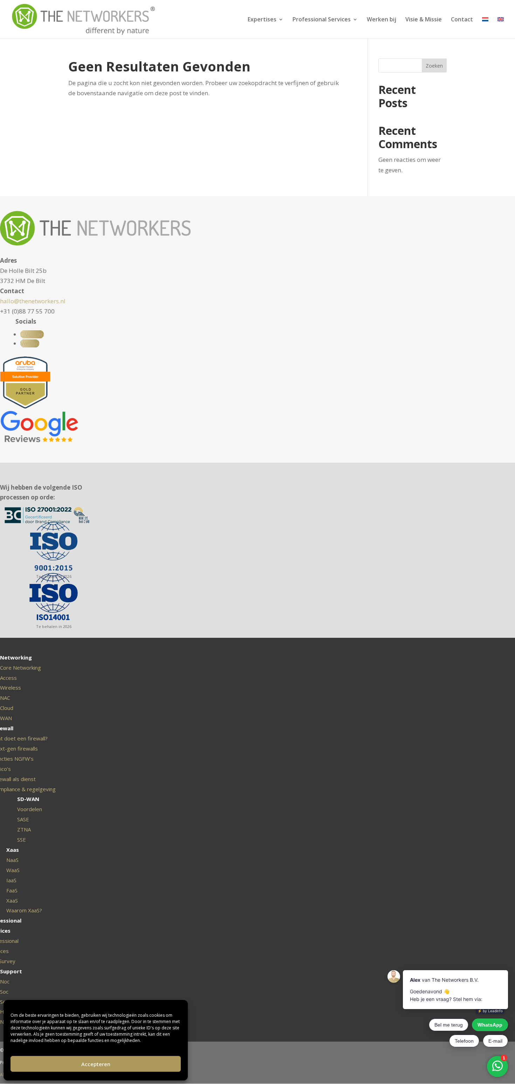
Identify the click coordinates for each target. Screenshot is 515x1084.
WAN (6, 717)
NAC (5, 697)
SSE (21, 839)
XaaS (12, 900)
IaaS (11, 880)
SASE (23, 819)
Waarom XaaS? (24, 910)
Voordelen (29, 809)
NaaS (12, 859)
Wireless (10, 687)
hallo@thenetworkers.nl (33, 301)
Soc (4, 991)
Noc (4, 981)
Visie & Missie (423, 20)
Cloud (6, 707)
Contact (462, 20)
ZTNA (24, 829)
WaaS (13, 870)
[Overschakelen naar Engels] (500, 28)
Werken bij (381, 20)
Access (8, 677)
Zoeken (434, 65)
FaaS (12, 890)
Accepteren (95, 1064)
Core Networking (20, 667)
